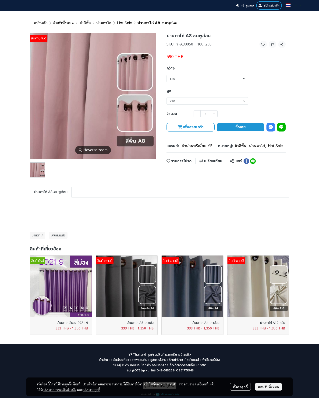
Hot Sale (124, 23)
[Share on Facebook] (246, 161)
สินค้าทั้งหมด (63, 23)
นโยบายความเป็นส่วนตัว (59, 390)
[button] (293, 5)
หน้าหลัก (41, 23)
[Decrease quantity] (197, 114)
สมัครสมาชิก (272, 5)
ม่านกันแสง (58, 235)
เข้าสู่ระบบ (247, 5)
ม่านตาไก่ (103, 23)
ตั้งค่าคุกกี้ (240, 387)
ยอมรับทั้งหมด (268, 387)
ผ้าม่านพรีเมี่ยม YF (197, 145)
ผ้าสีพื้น (85, 23)
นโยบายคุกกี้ (91, 390)
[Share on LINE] (253, 161)
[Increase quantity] (214, 114)
